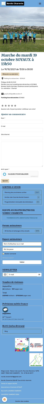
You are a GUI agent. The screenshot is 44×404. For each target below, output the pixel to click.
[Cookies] (4, 399)
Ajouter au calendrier (11, 74)
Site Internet (5, 134)
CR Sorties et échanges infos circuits (22, 231)
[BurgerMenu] (39, 3)
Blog (6, 331)
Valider (22, 262)
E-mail (3, 126)
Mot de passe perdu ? (8, 257)
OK (39, 275)
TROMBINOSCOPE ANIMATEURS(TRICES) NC (22, 218)
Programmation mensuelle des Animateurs (22, 202)
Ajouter (5, 181)
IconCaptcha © (34, 176)
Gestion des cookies (22, 401)
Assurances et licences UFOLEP (11, 387)
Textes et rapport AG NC (9, 383)
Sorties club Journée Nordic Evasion (22, 197)
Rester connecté (10, 254)
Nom (2, 118)
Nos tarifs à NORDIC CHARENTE (11, 391)
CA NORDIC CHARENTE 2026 (10, 394)
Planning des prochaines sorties (22, 192)
